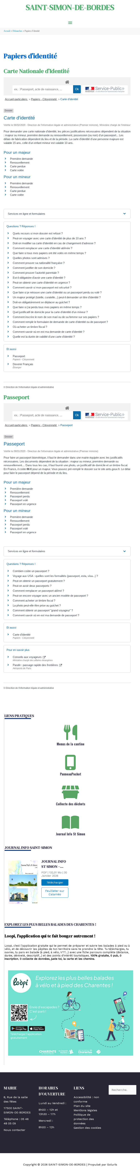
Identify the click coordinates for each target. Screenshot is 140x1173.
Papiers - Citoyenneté (44, 99)
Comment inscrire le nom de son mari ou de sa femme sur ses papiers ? (56, 317)
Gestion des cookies (87, 1127)
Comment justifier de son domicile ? (34, 267)
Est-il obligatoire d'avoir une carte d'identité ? (39, 277)
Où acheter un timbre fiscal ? (30, 326)
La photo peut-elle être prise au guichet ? (37, 605)
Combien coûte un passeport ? (31, 571)
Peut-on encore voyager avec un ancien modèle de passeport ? (50, 595)
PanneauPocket (70, 774)
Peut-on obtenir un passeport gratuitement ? (39, 580)
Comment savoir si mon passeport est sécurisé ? (42, 287)
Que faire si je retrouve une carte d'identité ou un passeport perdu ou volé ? (57, 292)
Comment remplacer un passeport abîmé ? (38, 590)
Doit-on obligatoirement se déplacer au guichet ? (41, 302)
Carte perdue (18, 166)
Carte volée (17, 170)
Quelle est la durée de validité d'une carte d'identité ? (44, 336)
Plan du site (82, 1106)
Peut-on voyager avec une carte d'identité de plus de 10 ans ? (49, 238)
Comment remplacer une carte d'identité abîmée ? (42, 248)
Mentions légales (85, 1110)
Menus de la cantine (70, 744)
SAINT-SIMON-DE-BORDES (70, 7)
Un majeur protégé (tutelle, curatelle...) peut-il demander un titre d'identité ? (57, 297)
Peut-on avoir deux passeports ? (32, 585)
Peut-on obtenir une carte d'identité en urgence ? (41, 282)
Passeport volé (19, 500)
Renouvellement (19, 162)
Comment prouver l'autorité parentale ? (36, 272)
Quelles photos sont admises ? (31, 258)
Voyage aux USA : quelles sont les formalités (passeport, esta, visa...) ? (55, 575)
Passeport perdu (20, 496)
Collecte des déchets (70, 803)
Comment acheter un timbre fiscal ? (34, 600)
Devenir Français (23, 364)
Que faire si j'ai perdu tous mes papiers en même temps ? (47, 307)
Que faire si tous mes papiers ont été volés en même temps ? (49, 253)
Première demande (21, 158)
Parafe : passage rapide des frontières (36, 665)
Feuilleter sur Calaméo (54, 892)
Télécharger (54, 882)
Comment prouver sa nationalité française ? (39, 262)
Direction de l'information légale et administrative (30, 387)
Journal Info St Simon (70, 834)
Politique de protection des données (84, 1119)
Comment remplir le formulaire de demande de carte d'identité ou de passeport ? (60, 321)
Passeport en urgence (23, 504)
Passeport (19, 356)
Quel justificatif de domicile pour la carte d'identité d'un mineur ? (50, 312)
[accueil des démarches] (67, 81)
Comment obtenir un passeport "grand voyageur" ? (43, 610)
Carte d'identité (69, 99)
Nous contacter (14, 1130)
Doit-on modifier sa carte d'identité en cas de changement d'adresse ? (54, 243)
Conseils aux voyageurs (27, 657)
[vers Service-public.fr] (105, 89)
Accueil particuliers (16, 99)
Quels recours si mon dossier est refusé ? (38, 233)
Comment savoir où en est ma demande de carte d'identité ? (48, 331)
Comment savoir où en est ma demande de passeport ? (46, 615)
